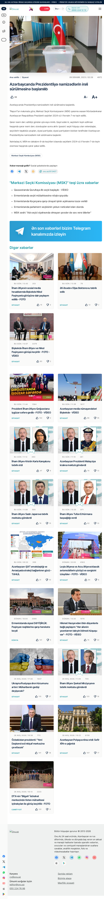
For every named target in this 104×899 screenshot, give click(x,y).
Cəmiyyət (17, 810)
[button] (63, 8)
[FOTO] (32, 266)
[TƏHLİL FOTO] (32, 545)
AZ (4, 9)
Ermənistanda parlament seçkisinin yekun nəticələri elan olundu (49, 206)
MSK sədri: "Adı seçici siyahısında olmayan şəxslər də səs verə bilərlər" (52, 212)
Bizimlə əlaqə (64, 878)
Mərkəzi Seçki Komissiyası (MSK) (25, 155)
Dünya (15, 640)
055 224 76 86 (17, 888)
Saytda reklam (65, 873)
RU (4, 15)
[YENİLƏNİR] (32, 326)
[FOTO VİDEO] (32, 387)
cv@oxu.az (15, 877)
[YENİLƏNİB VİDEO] (80, 387)
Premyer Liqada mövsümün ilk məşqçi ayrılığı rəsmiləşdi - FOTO (64, 2)
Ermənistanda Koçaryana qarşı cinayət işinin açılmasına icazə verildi (50, 201)
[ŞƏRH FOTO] (32, 661)
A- (85, 97)
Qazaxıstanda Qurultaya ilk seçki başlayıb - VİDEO (41, 189)
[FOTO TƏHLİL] (32, 601)
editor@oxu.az (17, 884)
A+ (95, 97)
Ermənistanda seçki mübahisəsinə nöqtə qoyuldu (41, 195)
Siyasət (16, 305)
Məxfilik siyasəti (66, 883)
